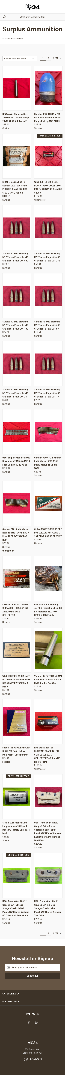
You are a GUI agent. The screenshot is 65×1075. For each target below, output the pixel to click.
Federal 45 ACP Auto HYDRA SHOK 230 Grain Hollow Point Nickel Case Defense (16, 751)
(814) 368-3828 (34, 1059)
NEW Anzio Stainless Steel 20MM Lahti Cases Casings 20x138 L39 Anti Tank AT (15, 118)
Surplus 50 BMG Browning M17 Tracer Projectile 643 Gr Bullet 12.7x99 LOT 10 (47, 393)
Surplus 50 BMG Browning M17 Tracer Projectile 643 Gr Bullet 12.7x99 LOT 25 (15, 393)
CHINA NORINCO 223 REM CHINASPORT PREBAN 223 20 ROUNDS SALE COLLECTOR (15, 610)
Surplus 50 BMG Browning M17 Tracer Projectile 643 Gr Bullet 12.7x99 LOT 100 (15, 325)
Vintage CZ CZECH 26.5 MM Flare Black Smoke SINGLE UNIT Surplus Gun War (48, 680)
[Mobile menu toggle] (4, 6)
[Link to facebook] (28, 1022)
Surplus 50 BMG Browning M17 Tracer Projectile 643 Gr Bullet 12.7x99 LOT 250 (47, 257)
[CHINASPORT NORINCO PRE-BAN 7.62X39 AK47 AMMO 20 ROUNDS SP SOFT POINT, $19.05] (48, 503)
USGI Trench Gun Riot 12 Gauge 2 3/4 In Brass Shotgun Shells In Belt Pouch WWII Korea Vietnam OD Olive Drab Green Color (15, 908)
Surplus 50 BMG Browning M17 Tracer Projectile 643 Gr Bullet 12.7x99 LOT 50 (47, 325)
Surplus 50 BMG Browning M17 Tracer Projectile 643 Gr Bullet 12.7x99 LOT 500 (15, 257)
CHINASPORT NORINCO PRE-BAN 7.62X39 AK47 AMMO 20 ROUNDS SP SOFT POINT (48, 533)
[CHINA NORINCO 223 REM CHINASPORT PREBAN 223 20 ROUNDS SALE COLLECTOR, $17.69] (16, 578)
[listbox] (23, 58)
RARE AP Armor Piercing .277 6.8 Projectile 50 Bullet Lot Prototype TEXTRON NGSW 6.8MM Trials (48, 610)
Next (56, 58)
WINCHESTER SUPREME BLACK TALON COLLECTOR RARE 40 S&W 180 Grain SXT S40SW (48, 187)
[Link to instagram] (36, 1022)
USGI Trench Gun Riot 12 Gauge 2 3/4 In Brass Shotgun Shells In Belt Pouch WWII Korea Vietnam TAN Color (47, 908)
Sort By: (7, 59)
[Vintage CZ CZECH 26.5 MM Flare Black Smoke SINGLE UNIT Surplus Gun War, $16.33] (48, 650)
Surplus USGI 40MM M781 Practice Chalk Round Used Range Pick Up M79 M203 (47, 118)
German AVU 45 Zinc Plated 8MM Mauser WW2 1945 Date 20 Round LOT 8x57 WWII (48, 463)
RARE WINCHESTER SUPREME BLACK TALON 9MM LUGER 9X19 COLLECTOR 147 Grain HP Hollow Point (47, 754)
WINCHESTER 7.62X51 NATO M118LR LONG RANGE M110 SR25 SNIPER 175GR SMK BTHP (16, 681)
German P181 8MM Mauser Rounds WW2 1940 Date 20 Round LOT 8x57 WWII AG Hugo (15, 534)
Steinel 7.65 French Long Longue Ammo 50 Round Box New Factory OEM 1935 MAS (16, 828)
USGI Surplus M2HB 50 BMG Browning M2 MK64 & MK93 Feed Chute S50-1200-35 (16, 461)
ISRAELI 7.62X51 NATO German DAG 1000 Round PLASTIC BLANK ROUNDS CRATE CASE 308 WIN (14, 187)
